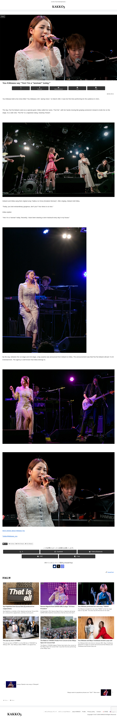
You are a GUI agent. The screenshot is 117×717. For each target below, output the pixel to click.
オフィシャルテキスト (64, 711)
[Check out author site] (54, 566)
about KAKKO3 (76, 711)
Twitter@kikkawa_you (9, 536)
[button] (96, 88)
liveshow (12, 543)
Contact (99, 711)
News (5, 543)
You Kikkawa (30, 543)
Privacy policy (91, 711)
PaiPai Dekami (20, 543)
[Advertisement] (58, 665)
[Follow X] (58, 566)
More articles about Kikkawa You (13, 531)
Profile (84, 711)
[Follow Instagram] (62, 566)
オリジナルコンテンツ (51, 711)
